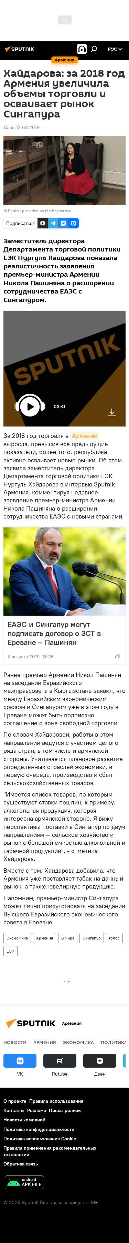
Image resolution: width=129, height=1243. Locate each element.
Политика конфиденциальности (38, 1129)
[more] (118, 656)
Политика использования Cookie (39, 1139)
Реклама (36, 1110)
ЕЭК (10, 951)
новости (14, 1042)
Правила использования (56, 1101)
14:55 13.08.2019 (21, 127)
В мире (67, 938)
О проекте (14, 1101)
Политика (114, 1042)
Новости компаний (24, 1120)
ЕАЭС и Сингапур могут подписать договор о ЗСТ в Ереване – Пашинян (54, 633)
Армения (44, 938)
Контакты (13, 1110)
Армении (84, 436)
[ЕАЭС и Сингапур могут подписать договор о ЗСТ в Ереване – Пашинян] (64, 571)
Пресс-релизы (65, 1110)
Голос (114, 938)
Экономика (17, 938)
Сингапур (92, 938)
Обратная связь (20, 1164)
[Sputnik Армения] (20, 52)
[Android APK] (24, 1183)
